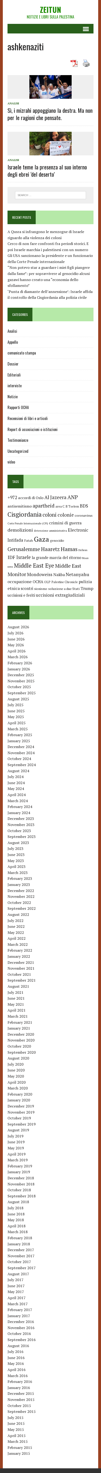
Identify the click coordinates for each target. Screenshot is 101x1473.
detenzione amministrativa (50, 530)
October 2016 (19, 1333)
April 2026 (17, 651)
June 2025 (16, 710)
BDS (84, 506)
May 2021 (16, 1004)
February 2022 (20, 950)
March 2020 (18, 1088)
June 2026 (16, 639)
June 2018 (16, 1214)
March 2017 (18, 1303)
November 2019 (21, 1112)
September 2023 (22, 836)
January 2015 (19, 1453)
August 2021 (18, 986)
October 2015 (19, 1405)
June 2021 (16, 998)
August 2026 (18, 626)
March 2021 (18, 1016)
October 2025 (19, 686)
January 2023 (19, 884)
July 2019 (15, 1136)
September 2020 (22, 1052)
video (11, 462)
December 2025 (21, 674)
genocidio (57, 540)
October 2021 (19, 974)
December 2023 (21, 818)
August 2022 (18, 914)
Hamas (69, 549)
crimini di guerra (65, 523)
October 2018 (19, 1189)
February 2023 (20, 878)
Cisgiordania (25, 514)
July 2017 (15, 1279)
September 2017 (22, 1267)
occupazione (20, 581)
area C (60, 506)
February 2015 (20, 1447)
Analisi (13, 103)
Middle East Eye (34, 565)
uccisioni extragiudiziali (60, 595)
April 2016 (17, 1369)
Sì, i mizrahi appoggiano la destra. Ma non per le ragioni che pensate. (50, 114)
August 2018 (18, 1201)
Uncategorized (18, 451)
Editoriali (14, 375)
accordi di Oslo (30, 497)
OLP (47, 582)
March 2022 (18, 944)
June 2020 (16, 1070)
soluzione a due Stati (64, 588)
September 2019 (22, 1124)
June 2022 (16, 926)
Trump (87, 588)
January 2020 (19, 1100)
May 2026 (16, 644)
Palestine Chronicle (64, 582)
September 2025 (22, 692)
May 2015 (16, 1429)
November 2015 (21, 1399)
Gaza (41, 539)
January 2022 (19, 956)
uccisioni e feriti (21, 595)
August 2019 (18, 1130)
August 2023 (18, 842)
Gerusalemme (24, 549)
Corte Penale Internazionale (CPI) (28, 523)
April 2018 (17, 1225)
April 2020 (17, 1082)
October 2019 (19, 1118)
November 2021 (21, 968)
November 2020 (21, 1040)
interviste (15, 385)
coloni (50, 514)
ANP (72, 497)
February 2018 (20, 1237)
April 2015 (17, 1435)
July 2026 (15, 633)
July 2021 (15, 992)
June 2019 (16, 1141)
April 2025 (17, 722)
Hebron (82, 550)
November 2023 (21, 824)
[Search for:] (50, 194)
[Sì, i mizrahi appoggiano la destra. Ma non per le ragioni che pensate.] (50, 95)
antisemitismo (20, 506)
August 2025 (18, 699)
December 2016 (21, 1321)
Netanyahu (77, 574)
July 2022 (15, 920)
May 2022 (16, 932)
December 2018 (21, 1178)
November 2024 (21, 752)
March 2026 (18, 656)
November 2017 (21, 1255)
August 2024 (18, 770)
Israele (23, 557)
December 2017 (21, 1249)
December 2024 (21, 746)
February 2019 (20, 1166)
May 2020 (16, 1076)
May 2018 (16, 1219)
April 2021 (17, 1010)
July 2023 (15, 848)
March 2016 (18, 1375)
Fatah (28, 540)
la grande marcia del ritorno (56, 557)
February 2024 (20, 806)
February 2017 (20, 1309)
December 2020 (21, 1034)
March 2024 (18, 800)
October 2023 (19, 830)
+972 (12, 497)
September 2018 (22, 1196)
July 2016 (15, 1351)
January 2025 (19, 740)
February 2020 (20, 1094)
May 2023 (16, 860)
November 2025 (21, 681)
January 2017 (19, 1315)
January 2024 (19, 812)
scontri (27, 588)
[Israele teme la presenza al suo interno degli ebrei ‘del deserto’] (50, 152)
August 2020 (18, 1058)
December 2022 (21, 890)
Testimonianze (18, 440)
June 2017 (16, 1285)
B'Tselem (72, 506)
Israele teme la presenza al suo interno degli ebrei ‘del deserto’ (47, 170)
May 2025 (16, 716)
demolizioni (20, 530)
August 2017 (18, 1273)
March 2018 (18, 1231)
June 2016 (16, 1357)
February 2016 (20, 1381)
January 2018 (19, 1243)
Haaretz (50, 549)
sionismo (40, 589)
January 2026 (19, 669)
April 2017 (17, 1297)
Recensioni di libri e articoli (28, 418)
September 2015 (22, 1411)
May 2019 (16, 1148)
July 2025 (15, 704)
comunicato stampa (22, 353)
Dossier (13, 364)
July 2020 (15, 1064)
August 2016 (18, 1345)
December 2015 (21, 1393)
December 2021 (21, 962)
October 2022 (19, 902)
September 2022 (22, 908)
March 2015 (18, 1441)
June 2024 (16, 782)
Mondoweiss (39, 574)
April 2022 (17, 938)
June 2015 (16, 1423)
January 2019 (19, 1171)
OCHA (38, 581)
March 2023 (18, 872)
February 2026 (20, 662)
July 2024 (15, 776)
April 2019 (17, 1154)
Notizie (13, 396)
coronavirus (84, 515)
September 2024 (22, 764)
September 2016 (22, 1339)
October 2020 (19, 1046)
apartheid (43, 505)
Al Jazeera (55, 497)
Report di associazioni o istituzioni (33, 429)
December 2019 (21, 1106)
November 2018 (21, 1184)
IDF (11, 557)
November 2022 (21, 896)
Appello (13, 342)
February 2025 (20, 734)
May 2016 (16, 1363)
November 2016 (21, 1327)
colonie (66, 515)
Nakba (59, 574)
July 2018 (15, 1207)
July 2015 (15, 1417)
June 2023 (16, 854)
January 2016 (19, 1387)
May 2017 (16, 1291)
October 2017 (19, 1261)
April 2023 (17, 866)
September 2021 (22, 980)
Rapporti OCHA (18, 407)
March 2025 (18, 728)
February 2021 (20, 1022)
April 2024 (17, 794)
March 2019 (18, 1159)
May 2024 (16, 788)
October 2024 (19, 758)
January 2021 (19, 1028)
